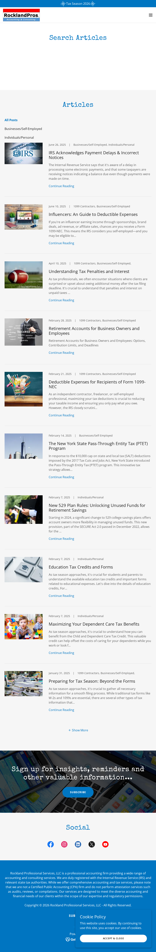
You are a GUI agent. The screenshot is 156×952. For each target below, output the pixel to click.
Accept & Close (113, 938)
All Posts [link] (11, 120)
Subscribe (78, 792)
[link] (21, 15)
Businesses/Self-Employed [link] (23, 129)
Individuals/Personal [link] (19, 137)
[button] (150, 15)
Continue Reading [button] (61, 186)
